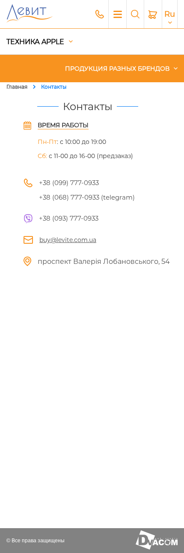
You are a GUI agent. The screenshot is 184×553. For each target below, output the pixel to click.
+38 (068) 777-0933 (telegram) (87, 197)
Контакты (53, 87)
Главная (16, 87)
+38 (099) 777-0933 (69, 183)
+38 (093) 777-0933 (68, 218)
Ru (169, 14)
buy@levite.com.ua (67, 240)
